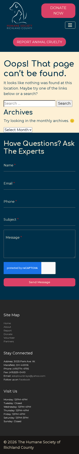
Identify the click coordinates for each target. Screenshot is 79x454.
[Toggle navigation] (70, 25)
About (7, 326)
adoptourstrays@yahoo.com (28, 375)
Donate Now (58, 11)
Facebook (24, 379)
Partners (9, 341)
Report (8, 330)
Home (7, 323)
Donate (8, 334)
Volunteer (9, 337)
